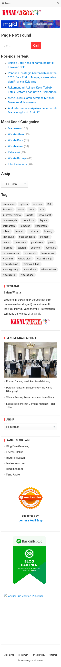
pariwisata (20, 242)
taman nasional (11, 253)
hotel (31, 209)
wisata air (8, 258)
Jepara (43, 220)
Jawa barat (45, 215)
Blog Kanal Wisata (34, 660)
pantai (6, 242)
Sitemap (53, 655)
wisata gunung (10, 269)
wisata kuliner (48, 269)
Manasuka (14, 128)
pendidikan (37, 242)
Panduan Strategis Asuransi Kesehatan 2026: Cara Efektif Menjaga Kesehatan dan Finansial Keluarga (32, 77)
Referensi (14, 152)
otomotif (44, 236)
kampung (25, 226)
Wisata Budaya (17, 158)
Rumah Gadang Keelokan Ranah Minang (28, 381)
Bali (49, 204)
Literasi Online (14, 452)
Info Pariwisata (17, 164)
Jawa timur (28, 220)
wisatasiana (27, 275)
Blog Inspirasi (14, 469)
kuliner (6, 231)
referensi (8, 247)
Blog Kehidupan (15, 457)
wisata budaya (10, 264)
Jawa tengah (10, 220)
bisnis (21, 209)
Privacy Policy (38, 655)
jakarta (29, 215)
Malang (48, 231)
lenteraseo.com (15, 463)
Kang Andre (13, 474)
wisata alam (24, 258)
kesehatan (41, 226)
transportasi (47, 253)
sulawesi (35, 247)
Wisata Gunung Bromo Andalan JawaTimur (30, 397)
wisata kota (30, 269)
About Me (9, 655)
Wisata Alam (16, 134)
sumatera (51, 247)
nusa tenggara (27, 236)
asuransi (37, 204)
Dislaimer (23, 655)
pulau (51, 242)
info (42, 209)
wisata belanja (44, 258)
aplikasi (24, 204)
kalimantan (9, 226)
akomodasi (9, 204)
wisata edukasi (31, 264)
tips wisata (30, 253)
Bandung (7, 209)
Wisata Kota (15, 140)
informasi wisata (12, 215)
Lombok (19, 231)
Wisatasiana (15, 146)
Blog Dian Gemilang (17, 446)
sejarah (22, 247)
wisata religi (9, 275)
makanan (34, 231)
